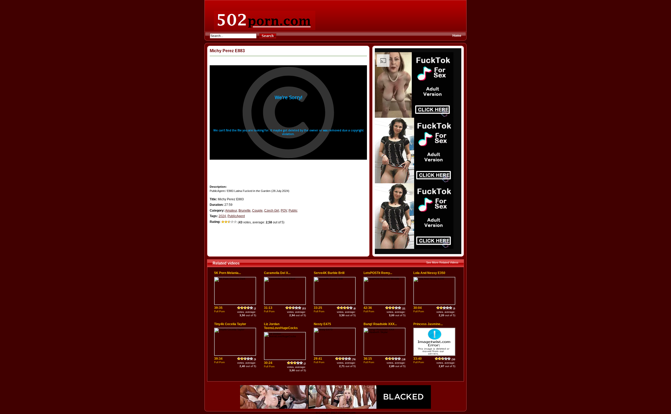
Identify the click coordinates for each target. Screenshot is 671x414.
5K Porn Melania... (227, 273)
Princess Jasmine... (428, 324)
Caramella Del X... (277, 273)
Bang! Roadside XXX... (380, 324)
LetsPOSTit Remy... (378, 273)
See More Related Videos (442, 262)
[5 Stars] (235, 221)
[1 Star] (222, 221)
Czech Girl (271, 210)
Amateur (231, 210)
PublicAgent (236, 216)
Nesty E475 (322, 324)
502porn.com (347, 412)
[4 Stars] (232, 221)
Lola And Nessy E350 (429, 273)
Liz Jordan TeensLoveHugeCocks (281, 326)
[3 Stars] (229, 221)
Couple (257, 210)
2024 (222, 216)
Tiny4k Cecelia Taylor (230, 324)
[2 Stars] (226, 221)
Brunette (245, 210)
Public (293, 210)
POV (284, 210)
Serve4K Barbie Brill (329, 273)
